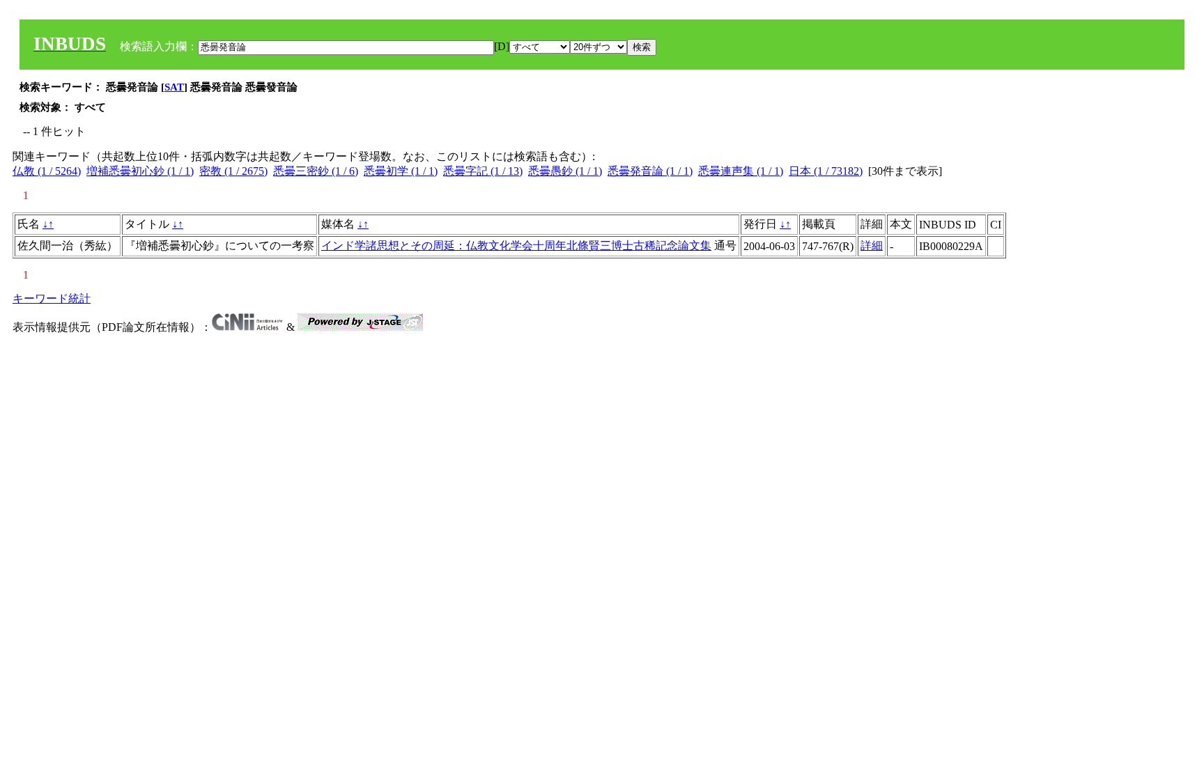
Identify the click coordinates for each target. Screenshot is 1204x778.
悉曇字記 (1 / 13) (483, 171)
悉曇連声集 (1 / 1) (740, 171)
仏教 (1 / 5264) (47, 171)
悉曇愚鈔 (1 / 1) (565, 171)
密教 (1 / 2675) (233, 171)
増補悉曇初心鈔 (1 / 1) (140, 171)
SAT (174, 87)
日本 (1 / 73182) (826, 171)
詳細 (871, 245)
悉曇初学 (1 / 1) (401, 171)
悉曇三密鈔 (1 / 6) (315, 171)
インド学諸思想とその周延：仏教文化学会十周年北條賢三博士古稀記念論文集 (516, 245)
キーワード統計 (52, 298)
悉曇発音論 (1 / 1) (650, 171)
